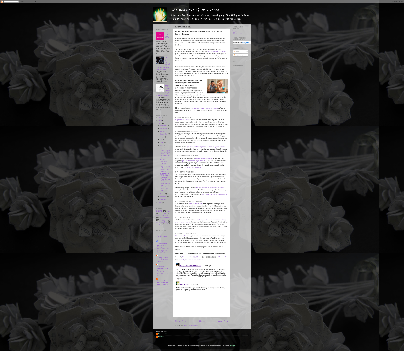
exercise (158, 226)
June (162, 142)
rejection (163, 220)
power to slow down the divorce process (204, 108)
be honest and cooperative (192, 167)
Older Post (223, 321)
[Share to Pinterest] (215, 257)
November (164, 128)
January (163, 199)
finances (188, 260)
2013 (160, 203)
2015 (160, 120)
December (164, 126)
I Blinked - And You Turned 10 (162, 260)
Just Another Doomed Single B (162, 268)
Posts (237, 51)
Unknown (161, 337)
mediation (200, 260)
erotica (159, 238)
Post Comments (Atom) (192, 325)
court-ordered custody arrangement (214, 194)
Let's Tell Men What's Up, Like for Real (162, 273)
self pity (159, 224)
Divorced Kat (162, 334)
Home (202, 321)
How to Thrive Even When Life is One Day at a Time (163, 250)
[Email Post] (203, 257)
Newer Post (180, 321)
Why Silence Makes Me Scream (164, 161)
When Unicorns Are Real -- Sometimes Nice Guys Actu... (165, 187)
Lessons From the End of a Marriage (162, 245)
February (163, 196)
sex (169, 211)
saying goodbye (161, 222)
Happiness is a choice (182, 120)
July (161, 139)
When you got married (182, 236)
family (182, 260)
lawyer (194, 260)
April (162, 148)
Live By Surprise (163, 257)
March (162, 194)
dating (159, 211)
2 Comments (222, 257)
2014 (160, 123)
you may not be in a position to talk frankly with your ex (206, 147)
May (161, 145)
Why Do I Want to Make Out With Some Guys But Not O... (165, 154)
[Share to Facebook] (213, 257)
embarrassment (162, 215)
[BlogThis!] (209, 257)
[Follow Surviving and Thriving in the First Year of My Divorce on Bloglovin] (242, 43)
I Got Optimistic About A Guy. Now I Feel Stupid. (165, 168)
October (163, 131)
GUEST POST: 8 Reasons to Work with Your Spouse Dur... (165, 177)
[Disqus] (201, 288)
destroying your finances (203, 158)
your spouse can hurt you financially (194, 161)
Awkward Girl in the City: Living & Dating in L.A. (162, 282)
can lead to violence (195, 204)
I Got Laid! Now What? (167, 35)
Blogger (232, 345)
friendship (163, 213)
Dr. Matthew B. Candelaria (217, 51)
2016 (160, 118)
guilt (167, 224)
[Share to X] (211, 257)
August (162, 137)
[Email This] (207, 257)
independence (165, 218)
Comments (239, 55)
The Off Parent (162, 236)
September (164, 134)
